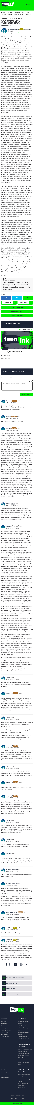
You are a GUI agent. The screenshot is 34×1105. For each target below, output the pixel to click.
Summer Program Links (24, 1074)
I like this (9, 302)
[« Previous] (8, 964)
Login (29, 381)
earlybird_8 (9, 693)
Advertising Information (24, 1025)
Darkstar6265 (14, 29)
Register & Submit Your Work (25, 1049)
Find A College (10, 988)
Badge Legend (21, 1087)
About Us (3, 1021)
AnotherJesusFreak (12, 869)
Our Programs (4, 1025)
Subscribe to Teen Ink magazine (23, 1063)
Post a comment (16, 308)
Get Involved (21, 1060)
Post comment (26, 394)
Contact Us (4, 1023)
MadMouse (9, 928)
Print (4, 275)
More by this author (13, 33)
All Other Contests (5, 1077)
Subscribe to (15, 977)
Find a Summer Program (13, 994)
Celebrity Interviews (6, 1030)
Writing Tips (21, 1057)
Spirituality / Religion (22, 12)
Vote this (25, 302)
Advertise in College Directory (23, 1029)
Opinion (10, 12)
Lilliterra (8, 677)
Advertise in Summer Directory (23, 1033)
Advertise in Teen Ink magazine (23, 1022)
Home (3, 12)
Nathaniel (9, 526)
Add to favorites (16, 312)
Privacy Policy (4, 1034)
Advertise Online (22, 1036)
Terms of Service (5, 1036)
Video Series (21, 1085)
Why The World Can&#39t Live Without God (17, 14)
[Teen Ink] (8, 4)
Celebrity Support (5, 1028)
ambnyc (8, 503)
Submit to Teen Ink (11, 983)
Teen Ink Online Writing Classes (24, 1080)
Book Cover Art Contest (7, 1075)
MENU (28, 5)
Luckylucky (9, 939)
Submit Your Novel (22, 1051)
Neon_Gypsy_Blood (11, 912)
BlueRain (8, 401)
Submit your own (17, 316)
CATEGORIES (16, 1103)
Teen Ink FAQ (4, 1032)
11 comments (6, 358)
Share (3, 294)
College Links (21, 1076)
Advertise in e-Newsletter (24, 1038)
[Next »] (26, 964)
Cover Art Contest (5, 1072)
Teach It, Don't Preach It (11, 352)
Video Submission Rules (24, 1055)
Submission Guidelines (24, 1053)
